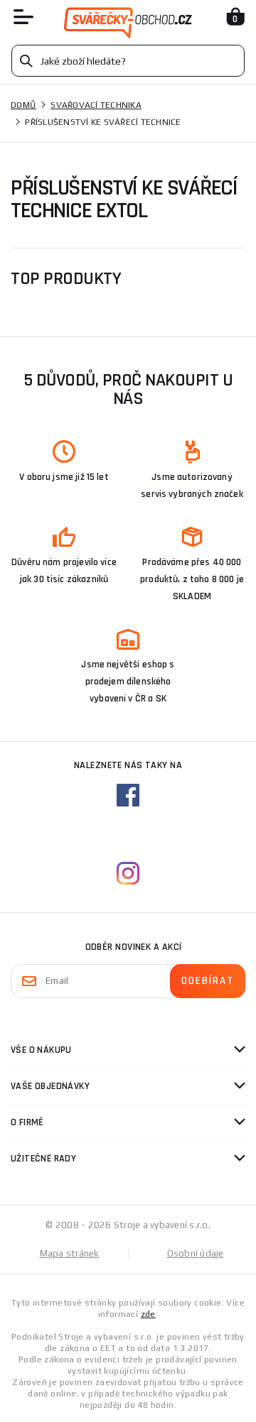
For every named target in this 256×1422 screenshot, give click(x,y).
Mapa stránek (70, 1253)
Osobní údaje (195, 1253)
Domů (23, 105)
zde (148, 1314)
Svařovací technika (96, 105)
